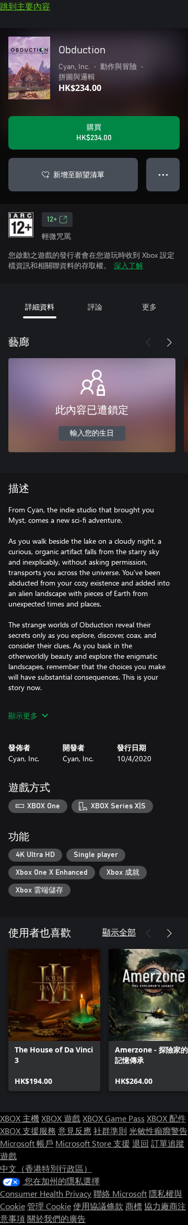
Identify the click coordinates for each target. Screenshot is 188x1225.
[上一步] (148, 342)
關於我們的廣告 (56, 1218)
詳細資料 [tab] (39, 307)
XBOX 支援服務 (28, 1130)
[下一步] (169, 342)
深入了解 (128, 265)
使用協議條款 (98, 1205)
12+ (52, 219)
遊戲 (8, 1155)
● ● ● (163, 174)
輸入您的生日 (92, 433)
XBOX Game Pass (114, 1118)
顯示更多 (23, 715)
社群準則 (110, 1130)
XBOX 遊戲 (60, 1118)
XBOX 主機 (19, 1118)
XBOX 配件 (166, 1118)
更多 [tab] (149, 307)
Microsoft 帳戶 (26, 1143)
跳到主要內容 (25, 6)
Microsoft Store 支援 (92, 1143)
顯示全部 (119, 931)
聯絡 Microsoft (120, 1193)
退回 (140, 1143)
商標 (133, 1205)
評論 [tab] (95, 307)
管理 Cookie (49, 1205)
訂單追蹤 (167, 1143)
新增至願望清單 (78, 174)
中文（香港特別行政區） (46, 1168)
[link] (54, 1020)
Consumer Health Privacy (45, 1193)
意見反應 (74, 1130)
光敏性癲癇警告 (158, 1130)
